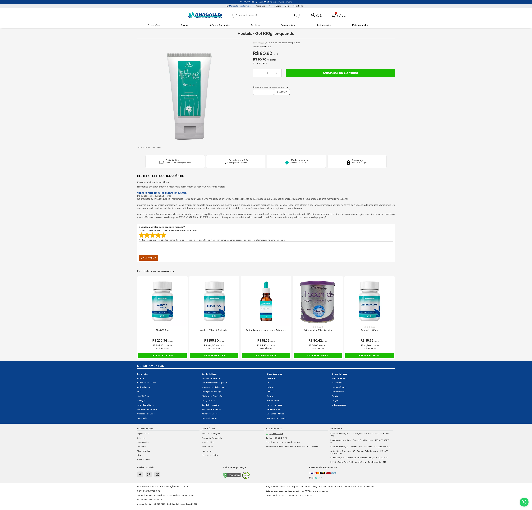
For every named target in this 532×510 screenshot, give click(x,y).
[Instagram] (149, 474)
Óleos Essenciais (274, 374)
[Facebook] (140, 474)
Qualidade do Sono (146, 414)
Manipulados (337, 383)
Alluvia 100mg (162, 330)
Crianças (141, 400)
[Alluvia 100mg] (162, 301)
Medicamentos (324, 25)
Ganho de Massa (339, 374)
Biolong (184, 25)
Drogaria (336, 400)
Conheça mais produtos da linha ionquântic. (162, 192)
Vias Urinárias (143, 396)
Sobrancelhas (273, 400)
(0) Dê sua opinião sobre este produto (282, 43)
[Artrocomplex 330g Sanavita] (318, 301)
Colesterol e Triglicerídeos (214, 387)
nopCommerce (305, 495)
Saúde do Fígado (210, 374)
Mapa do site (207, 451)
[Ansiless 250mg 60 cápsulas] (214, 301)
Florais (335, 396)
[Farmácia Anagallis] (205, 15)
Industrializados (339, 405)
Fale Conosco (143, 459)
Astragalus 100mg (369, 330)
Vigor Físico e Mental (211, 409)
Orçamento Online (210, 455)
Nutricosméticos (274, 405)
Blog (287, 6)
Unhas (270, 391)
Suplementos (288, 25)
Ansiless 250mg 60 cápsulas (214, 330)
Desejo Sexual (208, 400)
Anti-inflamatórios (145, 405)
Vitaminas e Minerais (276, 414)
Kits (138, 391)
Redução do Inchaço (211, 391)
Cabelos (270, 387)
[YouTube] (157, 474)
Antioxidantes (143, 387)
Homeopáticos (339, 387)
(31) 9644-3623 (276, 433)
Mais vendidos (143, 451)
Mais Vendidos (360, 25)
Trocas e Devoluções (211, 433)
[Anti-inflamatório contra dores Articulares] (266, 301)
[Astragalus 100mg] (369, 301)
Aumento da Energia (276, 418)
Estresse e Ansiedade (147, 409)
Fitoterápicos (338, 391)
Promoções (154, 25)
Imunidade (142, 418)
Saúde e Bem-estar (219, 25)
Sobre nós (260, 6)
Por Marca (141, 446)
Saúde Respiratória (210, 405)
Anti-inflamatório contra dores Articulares (266, 330)
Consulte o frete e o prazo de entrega (270, 87)
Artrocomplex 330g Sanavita (318, 330)
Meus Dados (207, 446)
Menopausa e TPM (210, 414)
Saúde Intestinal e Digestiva (214, 383)
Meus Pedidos (299, 6)
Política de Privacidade (212, 438)
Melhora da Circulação (212, 396)
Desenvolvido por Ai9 (275, 495)
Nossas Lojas (275, 6)
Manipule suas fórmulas (240, 6)
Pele (269, 383)
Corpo (270, 396)
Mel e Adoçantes (209, 418)
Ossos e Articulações (211, 378)
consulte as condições (178, 163)
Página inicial (143, 433)
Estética (255, 25)
